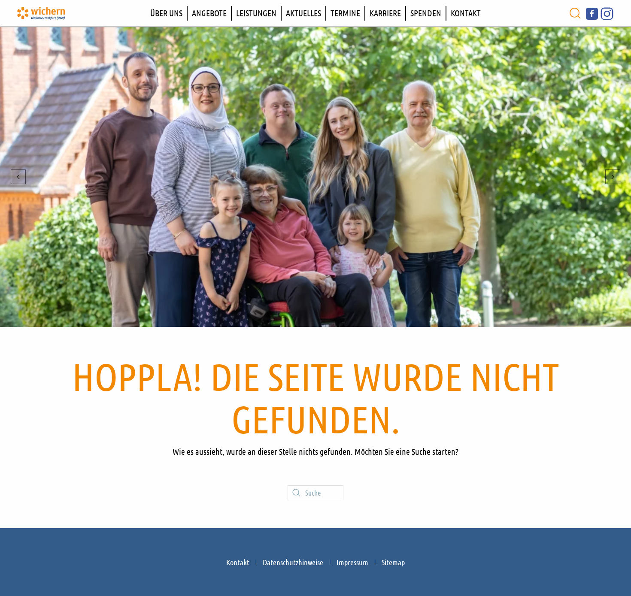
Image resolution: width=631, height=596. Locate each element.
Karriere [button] (385, 13)
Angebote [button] (209, 13)
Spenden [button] (425, 13)
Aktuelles (303, 13)
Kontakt (466, 13)
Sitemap (393, 562)
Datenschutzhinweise (293, 562)
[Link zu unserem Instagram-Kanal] (607, 12)
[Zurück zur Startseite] (41, 13)
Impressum (352, 562)
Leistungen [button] (256, 13)
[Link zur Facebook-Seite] (592, 12)
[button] (575, 13)
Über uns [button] (166, 13)
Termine (345, 13)
